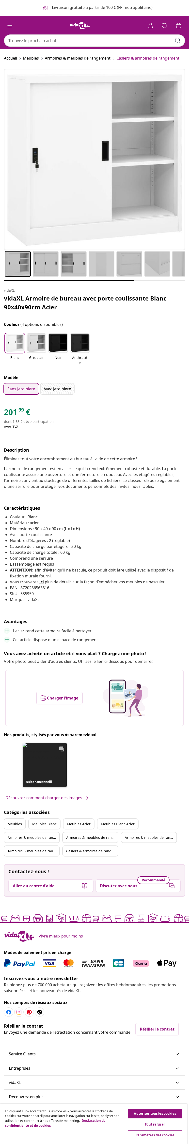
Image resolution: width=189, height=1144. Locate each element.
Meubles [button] (15, 824)
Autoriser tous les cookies (155, 1113)
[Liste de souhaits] (164, 25)
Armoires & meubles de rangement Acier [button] (150, 837)
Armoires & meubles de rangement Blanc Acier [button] (33, 851)
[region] (93, 1124)
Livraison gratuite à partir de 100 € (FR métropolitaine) (102, 7)
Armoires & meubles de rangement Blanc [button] (92, 837)
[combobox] (94, 40)
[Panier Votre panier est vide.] (179, 25)
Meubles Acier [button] (79, 824)
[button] (15, 349)
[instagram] (18, 1012)
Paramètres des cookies (155, 1135)
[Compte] (150, 25)
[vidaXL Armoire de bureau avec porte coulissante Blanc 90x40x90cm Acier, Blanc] (94, 159)
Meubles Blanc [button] (44, 824)
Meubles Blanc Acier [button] (118, 824)
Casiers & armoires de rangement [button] (92, 851)
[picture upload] (125, 698)
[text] (17, 413)
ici (41, 582)
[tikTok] (39, 1012)
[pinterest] (29, 1012)
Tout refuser (155, 1124)
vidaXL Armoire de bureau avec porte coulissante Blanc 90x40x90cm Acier (85, 302)
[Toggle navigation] (10, 26)
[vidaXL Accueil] (80, 25)
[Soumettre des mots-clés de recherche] (178, 40)
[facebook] (8, 1012)
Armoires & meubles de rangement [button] (33, 837)
